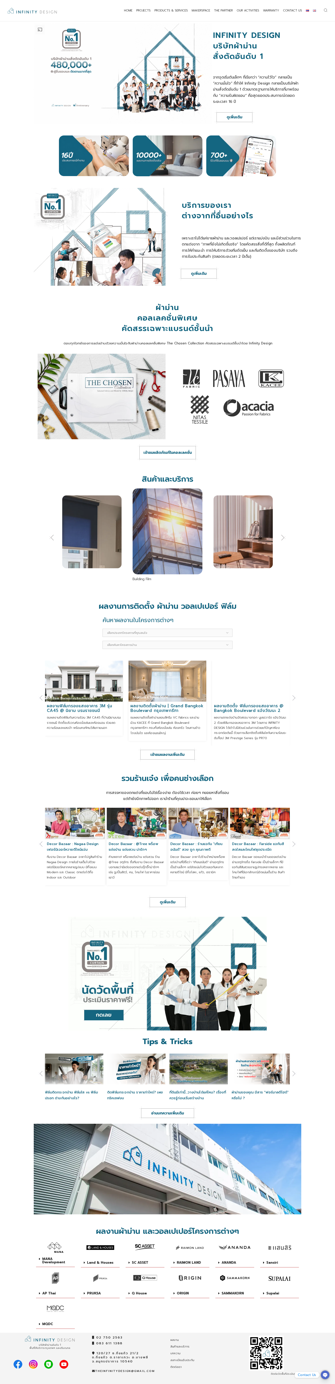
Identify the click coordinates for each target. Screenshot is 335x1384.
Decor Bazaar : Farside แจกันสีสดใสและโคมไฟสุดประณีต (196, 846)
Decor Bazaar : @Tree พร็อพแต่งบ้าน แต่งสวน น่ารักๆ (71, 846)
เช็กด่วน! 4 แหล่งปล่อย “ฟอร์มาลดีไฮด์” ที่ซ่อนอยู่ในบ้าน (256, 1095)
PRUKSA (94, 1293)
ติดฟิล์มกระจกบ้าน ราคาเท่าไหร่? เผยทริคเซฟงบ (73, 1095)
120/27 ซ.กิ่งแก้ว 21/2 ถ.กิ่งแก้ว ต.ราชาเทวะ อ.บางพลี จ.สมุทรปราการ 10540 (120, 1357)
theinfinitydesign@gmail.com (125, 1371)
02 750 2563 (108, 1337)
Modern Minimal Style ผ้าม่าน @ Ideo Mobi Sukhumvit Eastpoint (247, 708)
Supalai (272, 1293)
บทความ (175, 1353)
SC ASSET (140, 1262)
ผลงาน (174, 1340)
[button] (51, 538)
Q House (139, 1293)
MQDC (47, 1323)
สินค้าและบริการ (179, 1346)
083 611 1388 (108, 1343)
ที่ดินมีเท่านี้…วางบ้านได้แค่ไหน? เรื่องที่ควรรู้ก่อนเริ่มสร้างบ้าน (135, 1095)
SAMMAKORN (233, 1293)
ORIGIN (183, 1293)
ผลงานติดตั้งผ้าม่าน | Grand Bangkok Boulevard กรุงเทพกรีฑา (83, 708)
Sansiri (272, 1262)
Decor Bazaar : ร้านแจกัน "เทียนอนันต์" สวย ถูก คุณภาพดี (135, 846)
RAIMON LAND (189, 1262)
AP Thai (49, 1293)
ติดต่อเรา (176, 1367)
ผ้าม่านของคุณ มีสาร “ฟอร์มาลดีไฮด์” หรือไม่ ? (198, 1095)
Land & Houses (100, 1262)
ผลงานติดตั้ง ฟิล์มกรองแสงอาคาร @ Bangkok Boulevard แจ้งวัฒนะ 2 (165, 708)
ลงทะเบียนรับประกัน (182, 1360)
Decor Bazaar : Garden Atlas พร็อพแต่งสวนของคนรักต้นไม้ (257, 845)
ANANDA (229, 1262)
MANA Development (53, 1260)
